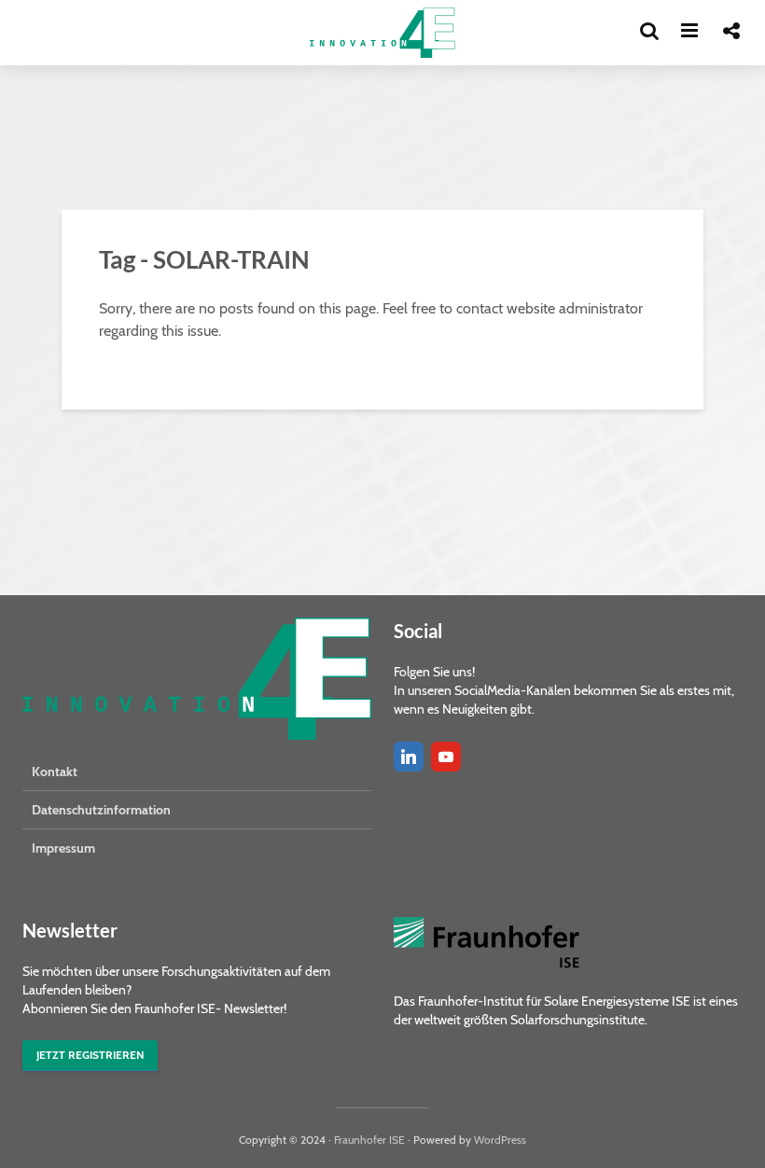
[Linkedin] (409, 757)
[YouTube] (446, 757)
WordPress (500, 1140)
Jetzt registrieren (90, 1055)
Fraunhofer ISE (369, 1140)
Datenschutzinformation (101, 809)
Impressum (63, 848)
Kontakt (54, 771)
